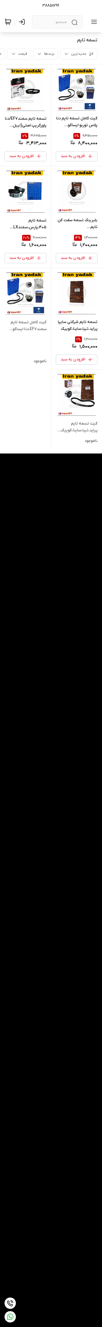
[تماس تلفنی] (10, 1303)
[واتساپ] (10, 1316)
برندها (49, 53)
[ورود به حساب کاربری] (22, 22)
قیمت (22, 53)
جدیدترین (78, 53)
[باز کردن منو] (92, 21)
